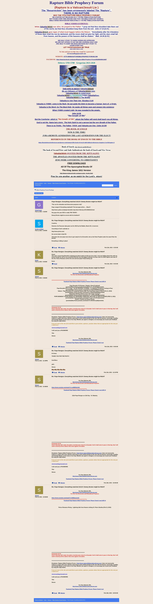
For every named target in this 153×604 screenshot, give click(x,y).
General (49, 183)
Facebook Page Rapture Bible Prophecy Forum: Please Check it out (85, 342)
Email (55, 247)
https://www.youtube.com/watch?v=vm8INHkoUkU (66, 387)
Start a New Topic (39, 193)
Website (62, 247)
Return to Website (39, 183)
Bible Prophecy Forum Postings (59, 183)
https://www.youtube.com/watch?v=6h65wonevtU (65, 498)
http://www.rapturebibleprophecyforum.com (85, 273)
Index (45, 183)
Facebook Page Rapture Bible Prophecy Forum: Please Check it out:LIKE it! (85, 281)
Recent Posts (38, 184)
